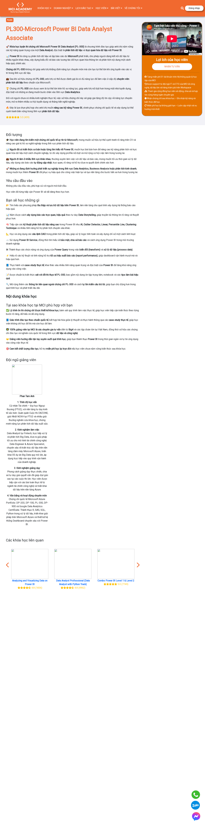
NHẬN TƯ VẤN (172, 66)
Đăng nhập (194, 8)
